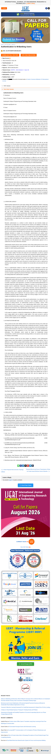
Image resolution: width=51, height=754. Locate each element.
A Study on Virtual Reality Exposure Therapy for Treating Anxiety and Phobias (19, 709)
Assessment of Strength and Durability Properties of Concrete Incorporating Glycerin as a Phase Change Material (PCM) (23, 713)
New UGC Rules (24, 547)
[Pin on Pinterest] (28, 466)
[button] (4, 8)
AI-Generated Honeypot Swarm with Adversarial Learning (22, 726)
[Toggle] (2, 86)
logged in (11, 480)
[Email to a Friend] (25, 466)
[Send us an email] (49, 8)
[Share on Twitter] (23, 466)
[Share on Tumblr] (33, 466)
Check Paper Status (26, 485)
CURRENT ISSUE (21, 541)
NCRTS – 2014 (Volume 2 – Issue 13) (20, 70)
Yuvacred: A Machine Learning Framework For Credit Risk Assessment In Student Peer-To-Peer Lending (25, 707)
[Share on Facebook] (21, 466)
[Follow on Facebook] (46, 8)
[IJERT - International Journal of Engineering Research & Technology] (25, 8)
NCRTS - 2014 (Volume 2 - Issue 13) (8, 44)
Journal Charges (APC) (26, 664)
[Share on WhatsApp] (18, 466)
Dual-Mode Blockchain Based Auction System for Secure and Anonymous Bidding (26, 740)
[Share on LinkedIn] (30, 466)
